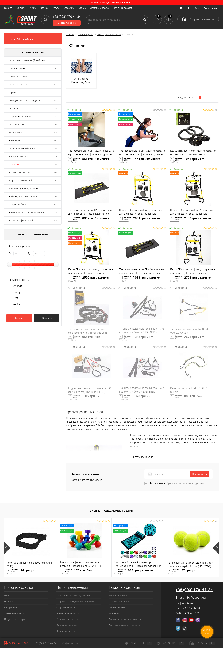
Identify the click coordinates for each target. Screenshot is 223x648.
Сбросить (47, 318)
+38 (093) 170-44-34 (45, 643)
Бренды (82, 8)
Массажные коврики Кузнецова (73, 595)
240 (55, 84)
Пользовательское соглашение (125, 625)
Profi (16, 298)
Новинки (8, 601)
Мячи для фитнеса (18, 84)
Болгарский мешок (18, 156)
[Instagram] (184, 620)
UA (187, 8)
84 (56, 196)
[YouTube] (191, 620)
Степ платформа (17, 124)
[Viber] (197, 620)
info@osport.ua (195, 597)
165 (55, 220)
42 (56, 76)
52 (56, 60)
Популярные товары (14, 619)
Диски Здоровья (17, 68)
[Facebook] (178, 620)
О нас (7, 595)
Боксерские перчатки (67, 613)
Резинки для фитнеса (67, 619)
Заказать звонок (67, 23)
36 (56, 124)
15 (56, 148)
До (29, 253)
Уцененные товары (14, 613)
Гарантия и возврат (122, 8)
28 (56, 156)
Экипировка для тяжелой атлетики (26, 212)
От (10, 253)
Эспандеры (14, 140)
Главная (8, 8)
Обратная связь (117, 607)
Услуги (55, 8)
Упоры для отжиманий (20, 180)
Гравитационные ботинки (22, 148)
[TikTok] (184, 628)
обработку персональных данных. (185, 483)
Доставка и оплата (99, 8)
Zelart (16, 303)
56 (56, 212)
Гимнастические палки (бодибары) (27, 60)
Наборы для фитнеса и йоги (23, 196)
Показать (19, 318)
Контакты (21, 8)
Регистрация (210, 8)
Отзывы (44, 8)
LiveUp (17, 292)
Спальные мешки (65, 631)
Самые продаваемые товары (111, 511)
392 (55, 204)
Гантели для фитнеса (67, 625)
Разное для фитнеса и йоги (22, 220)
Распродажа (10, 607)
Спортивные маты (65, 607)
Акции (33, 8)
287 (55, 140)
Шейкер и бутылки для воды (23, 188)
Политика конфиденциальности (125, 619)
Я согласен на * (177, 483)
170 (55, 100)
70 (56, 116)
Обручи (12, 92)
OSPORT (17, 286)
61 (56, 188)
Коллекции (68, 8)
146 (55, 132)
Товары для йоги (17, 204)
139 (55, 172)
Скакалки (13, 108)
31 (56, 180)
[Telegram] (178, 628)
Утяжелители (15, 132)
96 (56, 108)
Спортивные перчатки (20, 116)
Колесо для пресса (18, 76)
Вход (197, 8)
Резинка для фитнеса (20, 172)
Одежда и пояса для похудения (24, 100)
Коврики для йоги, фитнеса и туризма (75, 601)
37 (56, 68)
